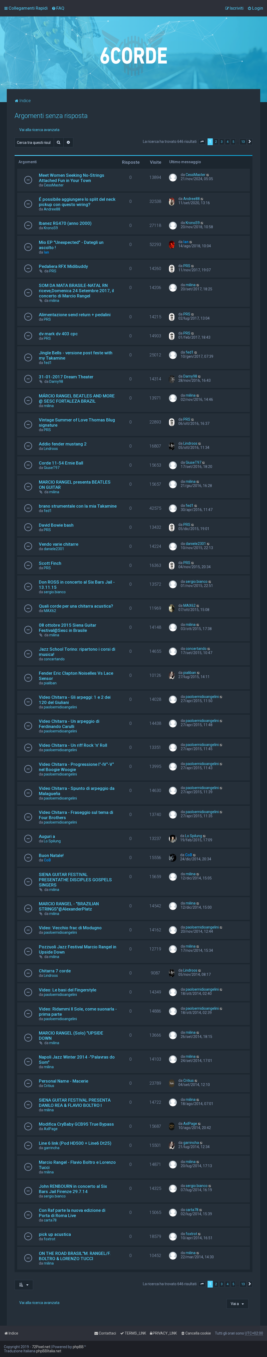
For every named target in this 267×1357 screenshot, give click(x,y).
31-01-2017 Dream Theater (66, 376)
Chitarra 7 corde (55, 970)
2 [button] (216, 142)
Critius (49, 1086)
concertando (54, 659)
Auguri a (47, 836)
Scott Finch (50, 563)
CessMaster (54, 185)
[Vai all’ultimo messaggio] (208, 175)
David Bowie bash (56, 525)
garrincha (51, 1148)
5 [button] (233, 142)
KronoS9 (51, 228)
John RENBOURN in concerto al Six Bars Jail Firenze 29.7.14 (73, 1189)
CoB (47, 860)
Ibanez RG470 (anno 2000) (65, 223)
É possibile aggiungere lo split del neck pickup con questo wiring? (77, 202)
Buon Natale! (51, 855)
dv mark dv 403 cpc (58, 333)
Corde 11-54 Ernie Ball (61, 463)
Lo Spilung (52, 841)
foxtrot (49, 1239)
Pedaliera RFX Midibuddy (63, 266)
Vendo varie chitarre (58, 544)
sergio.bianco (55, 592)
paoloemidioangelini (60, 707)
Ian (46, 252)
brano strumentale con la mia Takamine (78, 506)
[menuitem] (58, 8)
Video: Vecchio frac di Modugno (70, 927)
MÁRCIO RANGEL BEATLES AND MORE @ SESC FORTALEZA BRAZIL (77, 398)
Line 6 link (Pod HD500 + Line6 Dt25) (75, 1143)
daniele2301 (54, 549)
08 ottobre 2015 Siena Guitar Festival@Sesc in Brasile (67, 627)
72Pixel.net (41, 1347)
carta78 (50, 1220)
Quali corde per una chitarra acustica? (76, 606)
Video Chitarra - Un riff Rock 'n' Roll (73, 745)
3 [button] (222, 142)
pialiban (50, 683)
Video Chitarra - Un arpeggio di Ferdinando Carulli (69, 724)
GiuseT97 (51, 468)
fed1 (48, 363)
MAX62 (50, 611)
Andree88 (52, 209)
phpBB (78, 1347)
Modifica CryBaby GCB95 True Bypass (76, 1124)
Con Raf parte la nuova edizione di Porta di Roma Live (72, 1213)
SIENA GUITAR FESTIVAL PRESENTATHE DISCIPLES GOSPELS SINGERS (75, 880)
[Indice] (133, 53)
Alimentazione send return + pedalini (75, 314)
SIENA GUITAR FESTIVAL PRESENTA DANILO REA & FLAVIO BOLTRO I (75, 1102)
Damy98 (56, 381)
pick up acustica (55, 1234)
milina (54, 300)
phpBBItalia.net (48, 1351)
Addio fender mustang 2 (63, 444)
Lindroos (51, 449)
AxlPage (51, 1129)
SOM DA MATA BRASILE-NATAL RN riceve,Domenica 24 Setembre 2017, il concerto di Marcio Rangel (76, 290)
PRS (52, 271)
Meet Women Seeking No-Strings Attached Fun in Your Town (71, 178)
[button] (202, 141)
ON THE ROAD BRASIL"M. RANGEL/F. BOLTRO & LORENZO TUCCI (75, 1256)
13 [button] (243, 142)
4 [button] (227, 142)
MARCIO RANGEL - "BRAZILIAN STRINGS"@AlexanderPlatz (69, 906)
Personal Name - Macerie (63, 1081)
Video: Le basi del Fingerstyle (67, 989)
